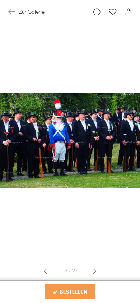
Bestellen (73, 292)
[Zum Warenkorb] (128, 12)
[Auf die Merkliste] (112, 12)
